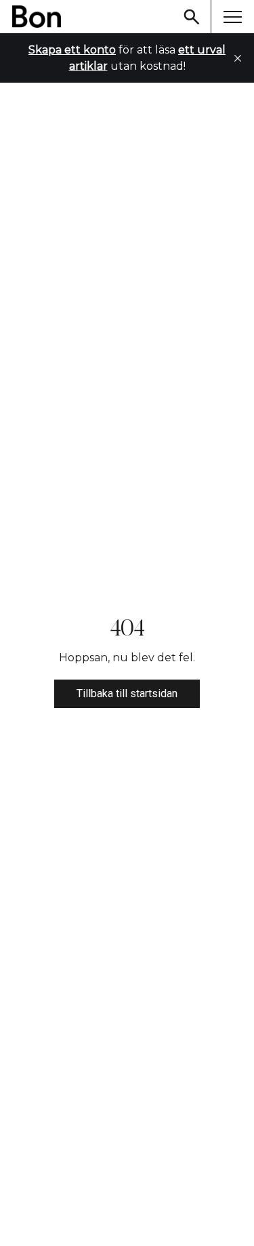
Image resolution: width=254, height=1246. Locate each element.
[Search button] (192, 16)
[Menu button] (232, 16)
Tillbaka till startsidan (127, 693)
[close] (238, 58)
